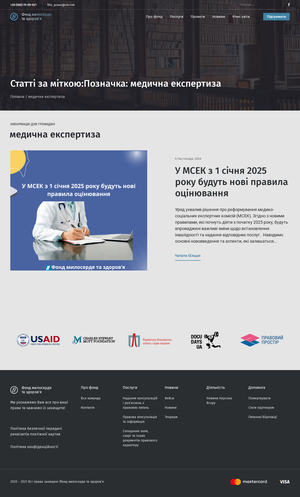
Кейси (169, 398)
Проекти (198, 17)
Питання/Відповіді (262, 417)
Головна (17, 96)
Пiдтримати (276, 17)
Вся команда (91, 398)
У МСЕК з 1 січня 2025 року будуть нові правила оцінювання (231, 182)
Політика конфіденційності (34, 447)
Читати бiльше (188, 255)
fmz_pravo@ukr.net (61, 5)
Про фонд (154, 17)
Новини (218, 17)
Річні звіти (241, 17)
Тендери (171, 417)
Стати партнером (261, 408)
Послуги (176, 17)
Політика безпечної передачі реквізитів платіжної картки (36, 431)
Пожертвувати (259, 398)
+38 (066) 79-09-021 (23, 5)
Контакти (87, 408)
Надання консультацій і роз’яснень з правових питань (140, 403)
